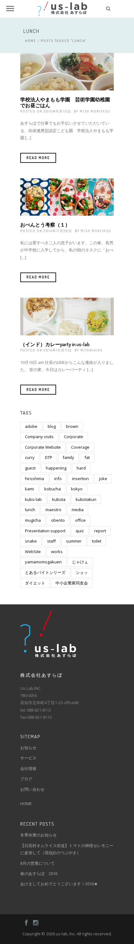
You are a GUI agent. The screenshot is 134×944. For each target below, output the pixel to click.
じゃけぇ (80, 562)
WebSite (33, 551)
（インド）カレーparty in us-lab (54, 344)
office (80, 520)
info (58, 478)
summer (74, 541)
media (78, 509)
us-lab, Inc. (66, 934)
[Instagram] (33, 923)
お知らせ (28, 747)
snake (31, 541)
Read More (38, 157)
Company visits (39, 436)
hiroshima (34, 478)
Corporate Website (43, 447)
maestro (53, 509)
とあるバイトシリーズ (45, 572)
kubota (58, 499)
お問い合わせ (32, 789)
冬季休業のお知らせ (38, 835)
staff (51, 541)
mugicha (33, 520)
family (68, 457)
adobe (31, 426)
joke (103, 478)
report (100, 531)
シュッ (82, 572)
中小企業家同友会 (71, 583)
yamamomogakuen (43, 562)
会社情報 (28, 768)
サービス (28, 758)
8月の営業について (37, 863)
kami (29, 489)
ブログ (26, 778)
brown (72, 426)
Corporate (73, 436)
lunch (30, 509)
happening (56, 468)
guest (30, 468)
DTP (48, 457)
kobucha (52, 489)
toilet (96, 541)
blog (52, 426)
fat (87, 457)
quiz (80, 531)
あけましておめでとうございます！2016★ (59, 884)
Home (30, 41)
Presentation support (45, 531)
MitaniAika (91, 350)
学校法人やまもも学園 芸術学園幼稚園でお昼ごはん (65, 102)
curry (30, 457)
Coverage (80, 447)
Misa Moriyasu (95, 111)
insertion (80, 478)
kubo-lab (33, 499)
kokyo (77, 489)
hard (81, 468)
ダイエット (35, 583)
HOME (26, 803)
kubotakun (86, 499)
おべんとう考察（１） (45, 225)
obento (58, 520)
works (57, 551)
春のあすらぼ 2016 (38, 873)
